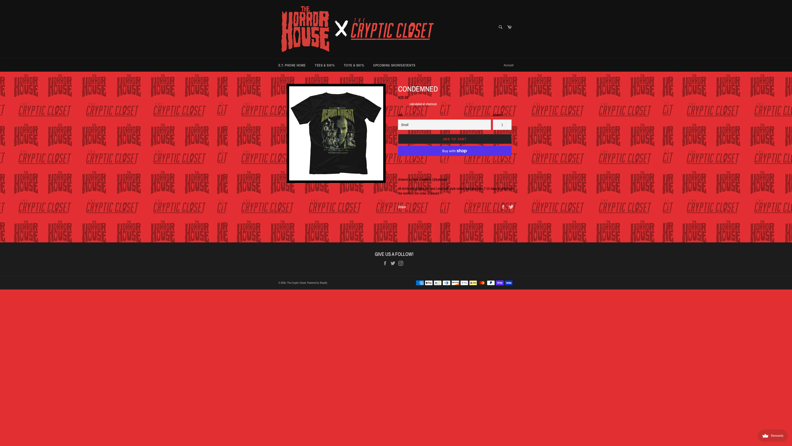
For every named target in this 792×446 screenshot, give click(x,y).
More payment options (454, 161)
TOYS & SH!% (354, 65)
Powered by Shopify (317, 283)
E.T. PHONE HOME (292, 65)
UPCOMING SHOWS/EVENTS (394, 65)
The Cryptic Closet (296, 283)
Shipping (403, 104)
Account (509, 65)
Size (400, 115)
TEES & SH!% (325, 65)
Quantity (498, 115)
